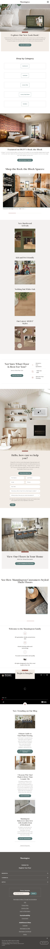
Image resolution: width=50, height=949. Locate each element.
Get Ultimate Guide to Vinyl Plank (25, 751)
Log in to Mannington (25, 911)
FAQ (25, 902)
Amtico (4, 882)
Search (33, 893)
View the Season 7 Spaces (25, 160)
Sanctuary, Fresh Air (26, 616)
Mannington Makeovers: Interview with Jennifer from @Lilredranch (25, 822)
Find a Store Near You (25, 473)
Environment (25, 918)
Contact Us (25, 865)
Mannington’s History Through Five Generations (25, 899)
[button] (48, 2)
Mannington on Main (25, 928)
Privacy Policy (25, 905)
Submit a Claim (25, 908)
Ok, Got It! (44, 942)
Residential (5, 873)
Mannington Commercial (25, 931)
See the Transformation (25, 838)
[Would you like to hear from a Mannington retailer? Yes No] (25, 491)
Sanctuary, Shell (19, 208)
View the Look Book (25, 45)
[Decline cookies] (47, 938)
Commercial (5, 877)
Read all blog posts (25, 845)
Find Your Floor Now (17, 375)
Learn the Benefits (25, 795)
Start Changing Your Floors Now (25, 563)
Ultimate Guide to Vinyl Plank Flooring (25, 734)
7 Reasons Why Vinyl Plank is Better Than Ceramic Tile (25, 777)
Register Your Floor (25, 868)
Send (12, 504)
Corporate (25, 925)
